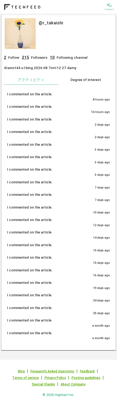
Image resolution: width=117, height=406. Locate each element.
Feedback (87, 371)
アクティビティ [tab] (31, 79)
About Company (73, 384)
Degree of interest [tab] (85, 79)
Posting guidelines (86, 378)
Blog (21, 371)
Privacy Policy (55, 378)
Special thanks (43, 384)
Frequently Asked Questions (52, 371)
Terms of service (25, 378)
